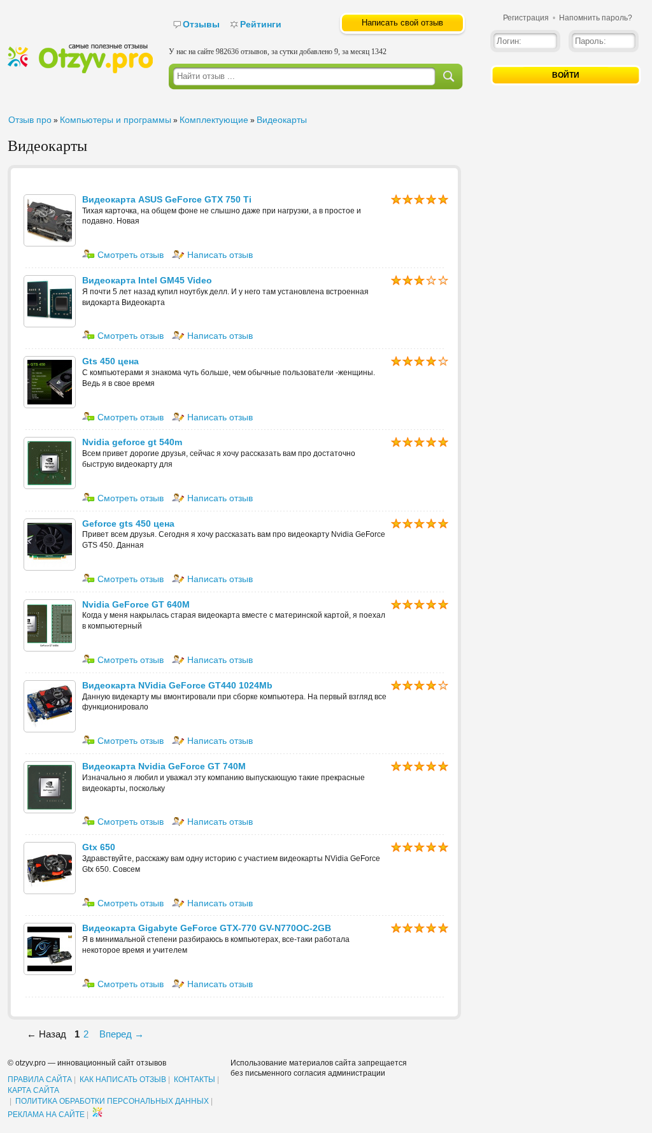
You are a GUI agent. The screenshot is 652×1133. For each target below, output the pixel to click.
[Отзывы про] (80, 71)
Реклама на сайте (46, 1114)
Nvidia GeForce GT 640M (136, 604)
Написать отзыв (219, 255)
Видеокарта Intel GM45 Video (147, 280)
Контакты (194, 1079)
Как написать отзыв (123, 1079)
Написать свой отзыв (402, 22)
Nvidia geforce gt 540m (132, 442)
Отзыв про (30, 120)
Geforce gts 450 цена (128, 523)
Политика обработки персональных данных (112, 1101)
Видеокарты (282, 120)
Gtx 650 (98, 847)
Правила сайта (40, 1079)
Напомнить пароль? (595, 17)
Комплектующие (214, 120)
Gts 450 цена (110, 361)
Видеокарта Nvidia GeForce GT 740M (164, 766)
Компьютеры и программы (115, 120)
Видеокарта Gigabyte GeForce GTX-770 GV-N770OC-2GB (206, 928)
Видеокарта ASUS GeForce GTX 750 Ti (167, 199)
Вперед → (121, 1034)
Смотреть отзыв (129, 255)
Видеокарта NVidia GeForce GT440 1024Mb (177, 685)
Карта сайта (33, 1090)
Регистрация (526, 17)
